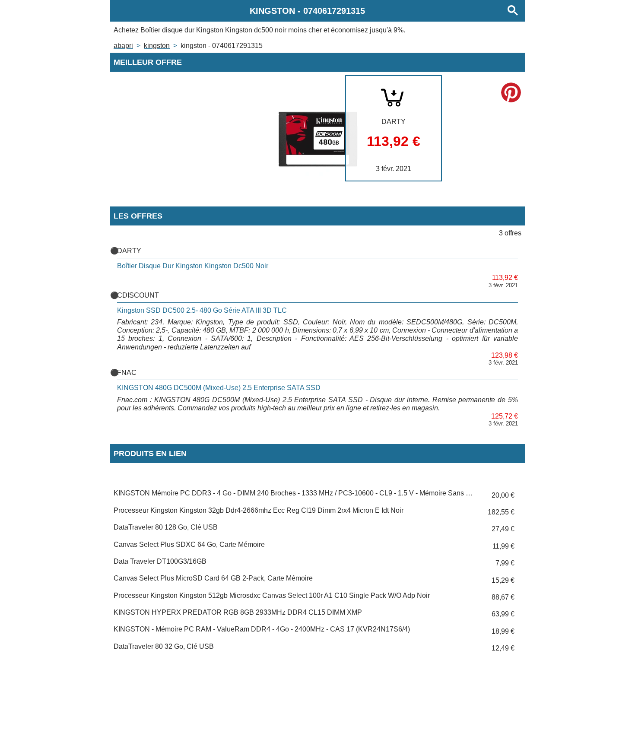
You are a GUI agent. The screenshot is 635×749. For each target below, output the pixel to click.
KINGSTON (157, 45)
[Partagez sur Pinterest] (511, 92)
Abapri (123, 45)
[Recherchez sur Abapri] (513, 11)
